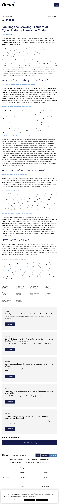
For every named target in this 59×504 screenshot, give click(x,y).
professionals (41, 275)
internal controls (26, 269)
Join (38, 455)
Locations (5, 477)
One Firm (27, 462)
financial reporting (15, 269)
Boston (46, 472)
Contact (44, 455)
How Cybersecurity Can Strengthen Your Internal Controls (29, 314)
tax (40, 271)
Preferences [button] (33, 496)
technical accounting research (41, 269)
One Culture (45, 462)
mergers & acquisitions (29, 271)
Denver (46, 477)
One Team (36, 462)
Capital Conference (16, 462)
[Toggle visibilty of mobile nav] (56, 5)
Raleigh (22, 472)
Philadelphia (22, 468)
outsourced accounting (9, 271)
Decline (29, 499)
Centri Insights (7, 16)
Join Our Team (44, 459)
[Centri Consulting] (8, 5)
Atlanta (45, 482)
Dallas (22, 486)
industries (36, 273)
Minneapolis (45, 486)
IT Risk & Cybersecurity (29, 443)
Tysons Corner (22, 477)
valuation (19, 271)
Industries (21, 459)
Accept (42, 499)
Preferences (17, 499)
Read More (10, 324)
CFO (43, 271)
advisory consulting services (43, 263)
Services (13, 459)
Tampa (22, 482)
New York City (45, 468)
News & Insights (32, 459)
